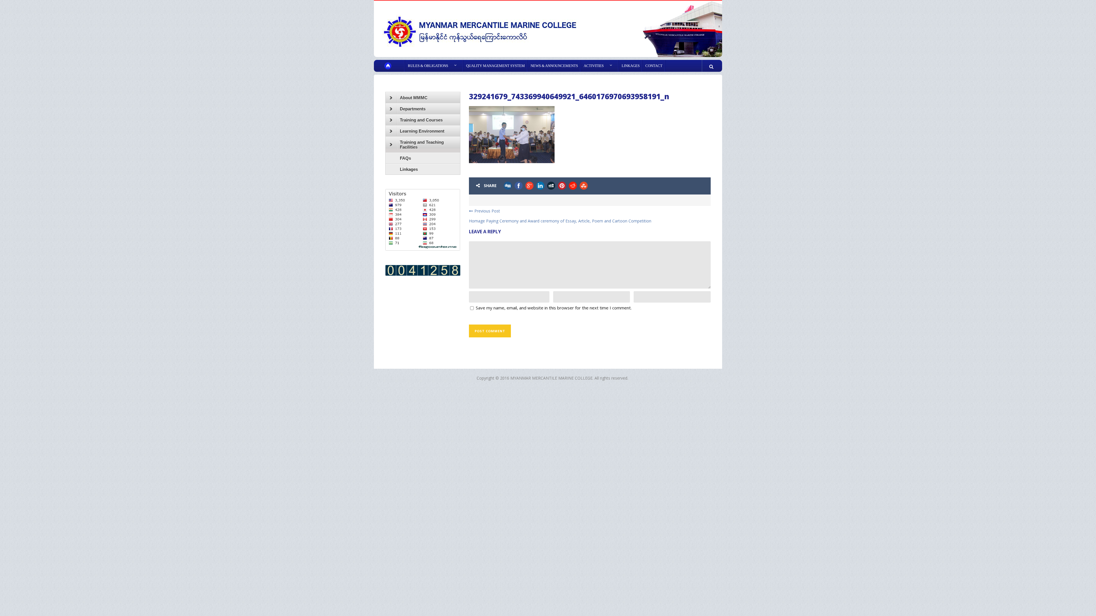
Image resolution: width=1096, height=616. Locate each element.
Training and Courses (421, 119)
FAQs (405, 158)
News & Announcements (554, 66)
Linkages (631, 66)
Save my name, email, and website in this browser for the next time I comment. (554, 308)
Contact (653, 66)
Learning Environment (422, 131)
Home (393, 65)
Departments (413, 108)
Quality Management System (495, 66)
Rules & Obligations (428, 66)
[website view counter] (422, 270)
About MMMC (414, 97)
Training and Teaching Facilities (422, 144)
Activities (594, 66)
